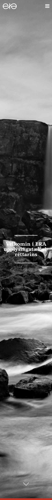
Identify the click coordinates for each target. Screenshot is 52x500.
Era (11, 6)
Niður (26, 484)
